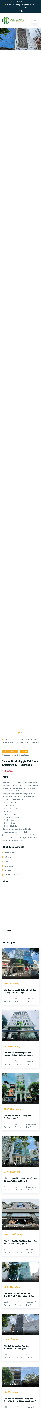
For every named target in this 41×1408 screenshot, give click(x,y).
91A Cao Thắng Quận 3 (13, 1164)
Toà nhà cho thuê (20, 739)
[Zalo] (22, 11)
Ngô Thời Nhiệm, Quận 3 (13, 1332)
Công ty (8, 857)
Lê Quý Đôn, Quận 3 (11, 1384)
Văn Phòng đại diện (12, 875)
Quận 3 (24, 752)
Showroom (9, 866)
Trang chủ (7, 739)
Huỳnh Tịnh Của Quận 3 (13, 976)
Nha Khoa (8, 870)
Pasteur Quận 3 (10, 1038)
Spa (6, 862)
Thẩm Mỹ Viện (10, 853)
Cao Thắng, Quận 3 (11, 1279)
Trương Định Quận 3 (11, 1101)
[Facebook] (19, 11)
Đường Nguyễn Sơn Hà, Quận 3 (15, 1227)
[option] (20, 41)
